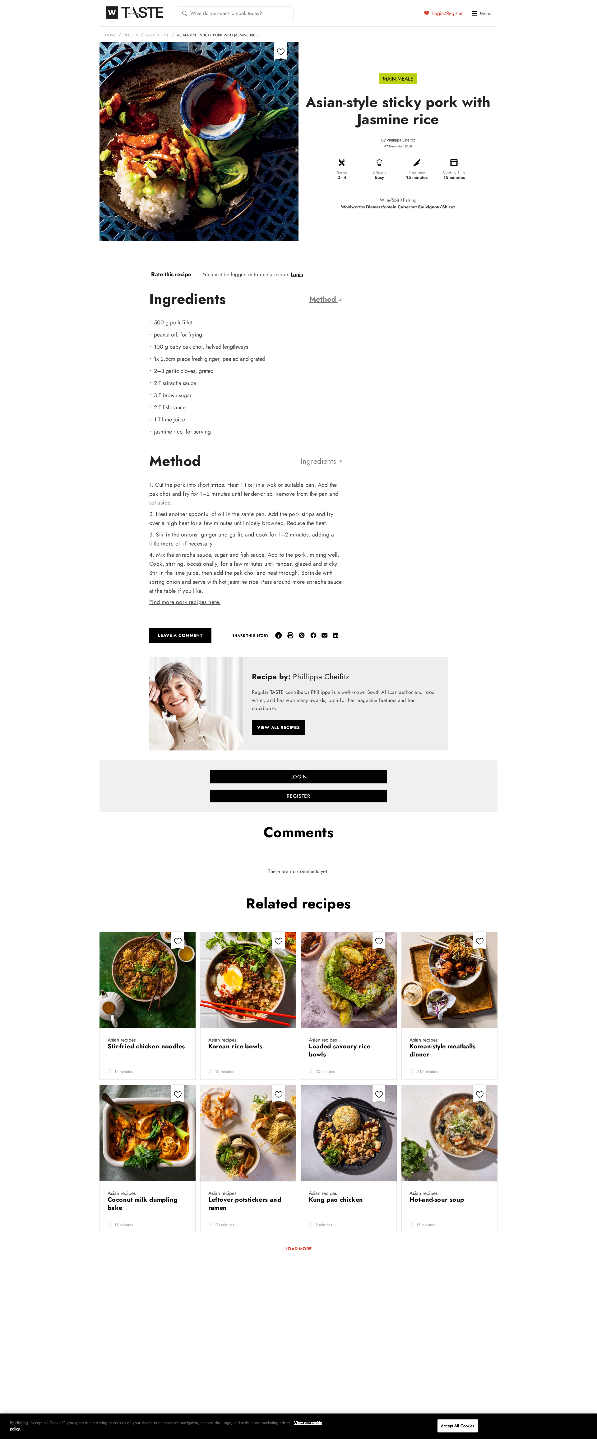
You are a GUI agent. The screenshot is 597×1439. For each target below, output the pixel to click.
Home (110, 35)
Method (323, 299)
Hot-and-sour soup (438, 1199)
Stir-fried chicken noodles (146, 1046)
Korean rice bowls (236, 1046)
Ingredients (319, 461)
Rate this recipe (171, 274)
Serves (342, 172)
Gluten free (157, 35)
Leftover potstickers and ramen (244, 1203)
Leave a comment (180, 635)
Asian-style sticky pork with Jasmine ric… (218, 35)
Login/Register (447, 13)
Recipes (131, 35)
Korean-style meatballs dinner (443, 1050)
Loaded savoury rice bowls (339, 1050)
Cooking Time (454, 172)
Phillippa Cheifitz (400, 140)
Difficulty (379, 172)
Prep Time (417, 172)
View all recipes (278, 727)
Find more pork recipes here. (184, 602)
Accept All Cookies (457, 1426)
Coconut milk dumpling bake (142, 1203)
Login (297, 274)
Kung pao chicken (337, 1199)
